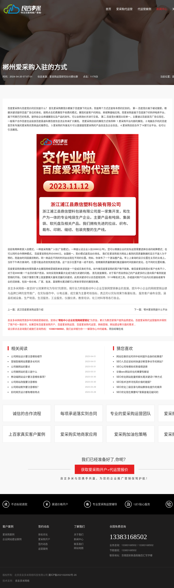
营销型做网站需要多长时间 (25, 361)
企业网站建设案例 (12, 539)
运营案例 (43, 548)
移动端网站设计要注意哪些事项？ (29, 376)
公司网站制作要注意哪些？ (25, 387)
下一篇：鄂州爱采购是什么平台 (150, 309)
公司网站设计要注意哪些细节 (26, 356)
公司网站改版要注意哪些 (24, 381)
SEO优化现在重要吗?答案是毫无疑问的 (137, 392)
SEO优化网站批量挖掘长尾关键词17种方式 (139, 376)
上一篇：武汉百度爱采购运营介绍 (25, 309)
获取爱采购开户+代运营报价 (104, 469)
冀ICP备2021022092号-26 (62, 574)
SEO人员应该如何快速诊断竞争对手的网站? (139, 361)
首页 (108, 9)
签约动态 (43, 544)
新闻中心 (161, 9)
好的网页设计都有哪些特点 (25, 392)
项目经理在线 (116, 328)
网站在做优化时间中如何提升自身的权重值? (139, 356)
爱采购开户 (44, 539)
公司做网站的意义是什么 (24, 371)
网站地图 (78, 548)
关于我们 (78, 534)
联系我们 (78, 544)
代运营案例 (144, 9)
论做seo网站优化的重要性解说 (132, 371)
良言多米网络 (22, 580)
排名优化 (43, 534)
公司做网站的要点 (20, 366)
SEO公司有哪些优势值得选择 (131, 366)
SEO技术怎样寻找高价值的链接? (133, 381)
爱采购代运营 (124, 9)
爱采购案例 (8, 534)
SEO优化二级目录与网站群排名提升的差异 (139, 387)
